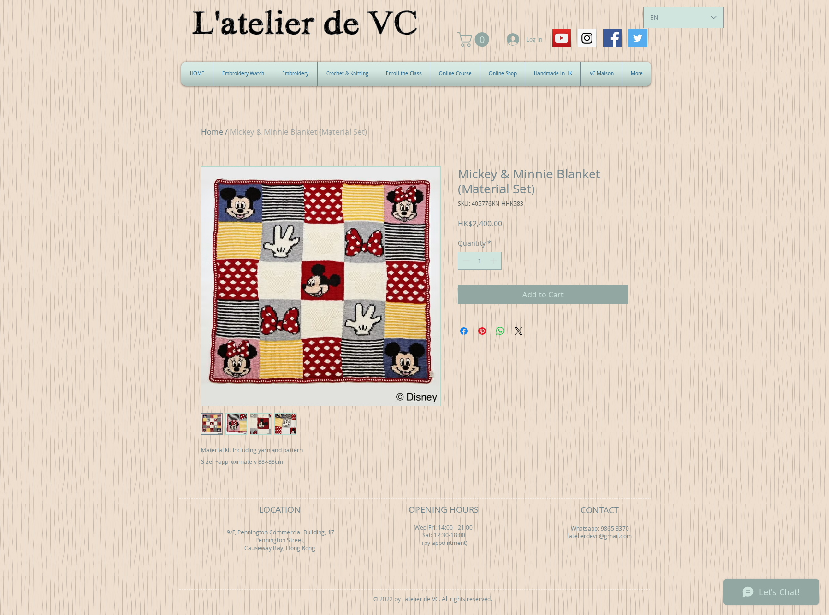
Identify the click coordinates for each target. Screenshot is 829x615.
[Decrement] (465, 260)
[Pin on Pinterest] (482, 331)
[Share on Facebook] (464, 331)
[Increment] (494, 260)
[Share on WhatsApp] (500, 331)
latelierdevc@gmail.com (600, 536)
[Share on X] (518, 331)
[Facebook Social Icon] (612, 38)
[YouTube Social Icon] (561, 38)
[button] (475, 39)
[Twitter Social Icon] (637, 38)
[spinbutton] (479, 260)
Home (212, 132)
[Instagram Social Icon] (587, 38)
